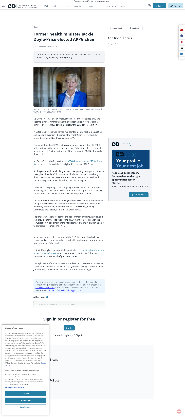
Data (124, 7)
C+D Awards (113, 7)
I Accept (25, 393)
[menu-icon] (3, 5)
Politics (111, 45)
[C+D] (23, 6)
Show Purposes (25, 407)
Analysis (55, 6)
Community (92, 7)
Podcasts (66, 6)
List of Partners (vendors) (14, 387)
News (45, 5)
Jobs (102, 7)
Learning (78, 6)
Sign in (79, 335)
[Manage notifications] (179, 411)
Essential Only (25, 400)
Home (35, 27)
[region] (25, 369)
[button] (149, 5)
